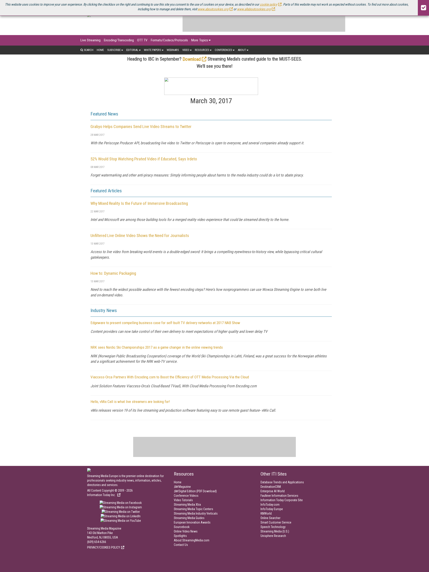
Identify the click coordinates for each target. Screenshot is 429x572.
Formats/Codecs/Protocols (169, 40)
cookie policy (268, 4)
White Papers (152, 50)
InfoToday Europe (272, 509)
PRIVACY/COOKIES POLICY (103, 547)
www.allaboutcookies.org (254, 9)
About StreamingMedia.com (191, 540)
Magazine (182, 486)
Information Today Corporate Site (282, 500)
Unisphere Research (273, 536)
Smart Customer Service (276, 522)
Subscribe (114, 50)
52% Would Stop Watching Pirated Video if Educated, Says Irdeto (143, 158)
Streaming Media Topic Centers (193, 509)
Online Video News (186, 531)
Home (100, 50)
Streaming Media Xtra (187, 504)
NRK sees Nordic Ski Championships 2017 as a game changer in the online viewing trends (156, 347)
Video (185, 50)
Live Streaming (90, 40)
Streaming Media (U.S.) (275, 531)
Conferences (223, 50)
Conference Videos (186, 495)
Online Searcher (270, 518)
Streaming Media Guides (189, 518)
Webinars (173, 50)
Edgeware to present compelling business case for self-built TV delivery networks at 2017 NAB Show (165, 323)
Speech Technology (273, 527)
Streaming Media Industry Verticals (196, 513)
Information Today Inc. (101, 495)
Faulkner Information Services (279, 495)
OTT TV (142, 40)
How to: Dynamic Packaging (113, 273)
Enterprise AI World (273, 491)
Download (192, 59)
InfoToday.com (270, 504)
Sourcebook (181, 527)
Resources (202, 50)
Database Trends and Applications (282, 482)
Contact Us (181, 545)
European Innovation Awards (192, 522)
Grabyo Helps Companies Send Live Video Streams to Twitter (140, 126)
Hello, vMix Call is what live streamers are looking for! (130, 401)
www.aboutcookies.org (213, 9)
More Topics (199, 40)
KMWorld (266, 513)
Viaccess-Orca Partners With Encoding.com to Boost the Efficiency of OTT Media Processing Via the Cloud (169, 377)
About (242, 50)
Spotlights (180, 536)
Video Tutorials (183, 500)
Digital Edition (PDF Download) (195, 491)
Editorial (132, 50)
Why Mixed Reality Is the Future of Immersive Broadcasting (139, 203)
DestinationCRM (271, 486)
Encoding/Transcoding (119, 40)
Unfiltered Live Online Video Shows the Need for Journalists (139, 235)
